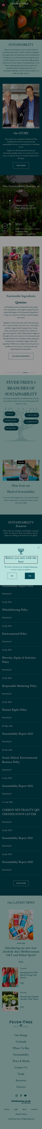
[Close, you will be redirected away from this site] (38, 547)
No (12, 576)
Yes (29, 576)
